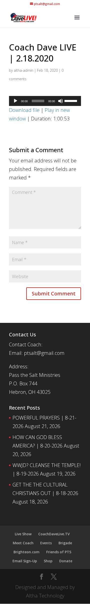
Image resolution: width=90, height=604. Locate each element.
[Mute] (60, 100)
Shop (48, 561)
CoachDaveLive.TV (54, 534)
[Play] (15, 100)
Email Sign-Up (24, 561)
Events (46, 543)
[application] (45, 101)
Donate (65, 561)
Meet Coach (23, 543)
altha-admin (23, 70)
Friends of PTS (58, 552)
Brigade (65, 543)
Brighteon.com (27, 552)
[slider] (71, 100)
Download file (24, 110)
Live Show (23, 534)
